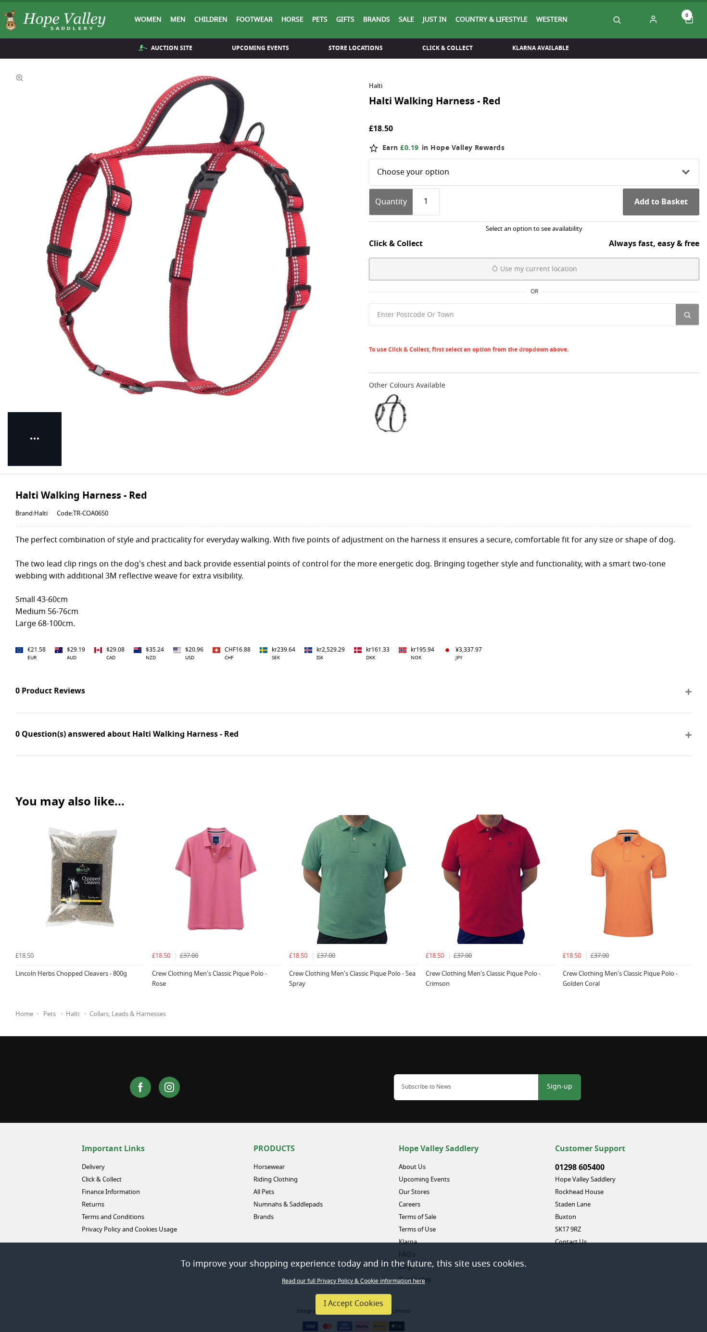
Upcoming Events (260, 48)
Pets (320, 20)
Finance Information (111, 1192)
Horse (292, 20)
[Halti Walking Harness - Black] (391, 413)
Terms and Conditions (113, 1217)
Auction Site (171, 48)
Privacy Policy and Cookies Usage (129, 1230)
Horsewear (269, 1167)
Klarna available (540, 48)
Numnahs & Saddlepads (288, 1205)
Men (178, 20)
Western (552, 20)
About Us (412, 1167)
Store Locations (355, 48)
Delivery (93, 1167)
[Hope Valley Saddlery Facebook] (140, 1087)
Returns (93, 1205)
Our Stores (414, 1192)
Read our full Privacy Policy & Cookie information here (353, 1281)
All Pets (263, 1192)
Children (210, 20)
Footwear (254, 20)
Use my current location (537, 269)
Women (148, 20)
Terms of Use (417, 1230)
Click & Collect (447, 48)
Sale (406, 20)
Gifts (345, 20)
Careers (409, 1205)
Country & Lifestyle (491, 20)
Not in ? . (433, 335)
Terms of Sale (417, 1217)
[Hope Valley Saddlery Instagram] (169, 1087)
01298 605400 (580, 1167)
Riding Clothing (275, 1180)
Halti (375, 86)
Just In (435, 20)
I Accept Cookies (353, 1304)
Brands (376, 20)
